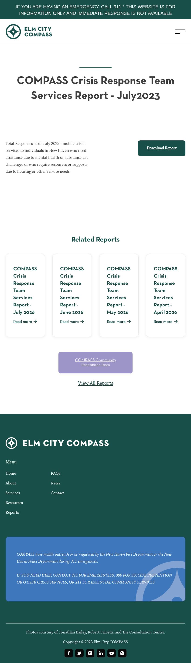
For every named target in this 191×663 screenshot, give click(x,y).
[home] (33, 31)
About (11, 483)
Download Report (162, 148)
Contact (57, 493)
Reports (12, 513)
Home (11, 474)
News (55, 483)
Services (13, 493)
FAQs (55, 474)
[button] (180, 31)
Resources (14, 503)
